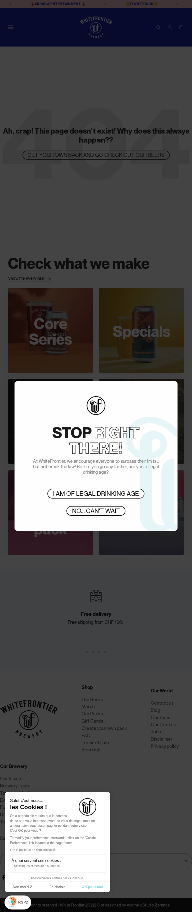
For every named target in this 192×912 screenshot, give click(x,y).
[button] (17, 902)
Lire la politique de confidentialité (32, 850)
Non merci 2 (22, 887)
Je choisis (57, 887)
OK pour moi (92, 887)
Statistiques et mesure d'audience (37, 866)
